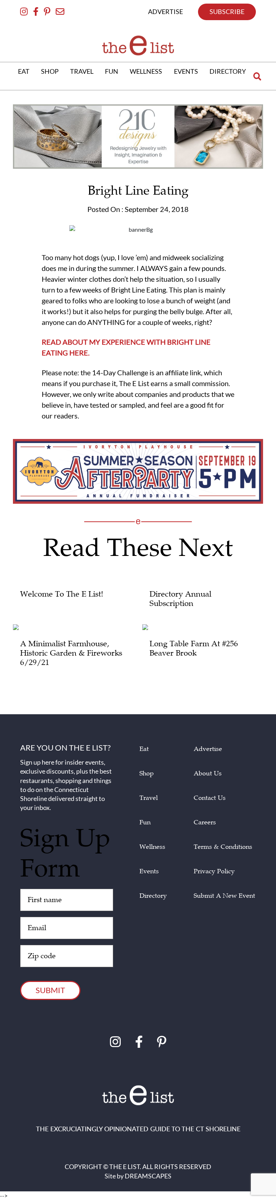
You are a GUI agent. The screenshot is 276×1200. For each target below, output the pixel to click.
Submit (50, 990)
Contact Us (210, 798)
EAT (23, 71)
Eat (144, 749)
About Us (208, 773)
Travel (148, 798)
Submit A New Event (224, 896)
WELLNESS (146, 71)
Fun (145, 822)
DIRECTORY (228, 71)
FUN (111, 71)
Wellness (152, 847)
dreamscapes (148, 1176)
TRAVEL (81, 71)
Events (149, 871)
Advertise (208, 749)
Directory (153, 896)
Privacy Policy (214, 871)
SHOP (50, 71)
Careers (205, 822)
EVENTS (186, 71)
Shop (146, 773)
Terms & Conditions (223, 847)
